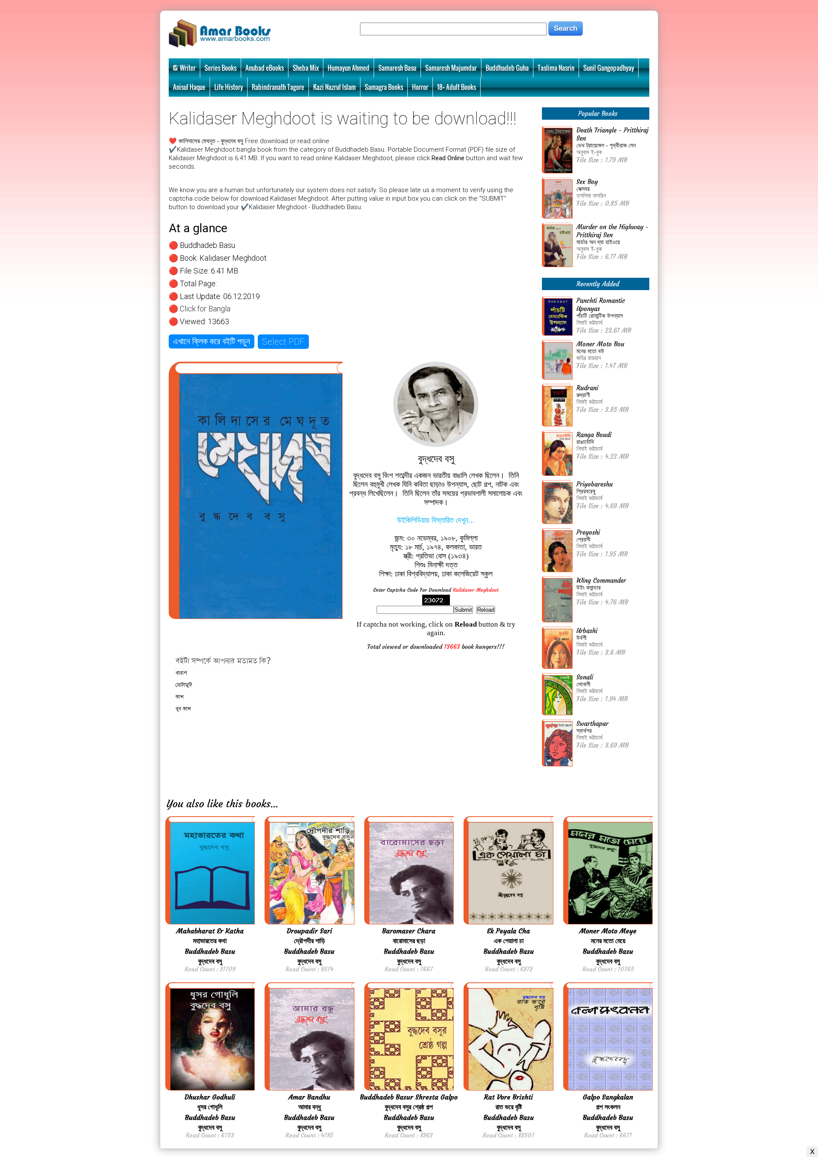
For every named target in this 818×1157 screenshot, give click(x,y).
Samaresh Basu (397, 67)
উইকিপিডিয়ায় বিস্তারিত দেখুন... (436, 520)
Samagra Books (384, 87)
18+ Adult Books (456, 87)
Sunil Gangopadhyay (608, 67)
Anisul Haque (189, 87)
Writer (188, 67)
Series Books (220, 67)
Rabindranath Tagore (278, 87)
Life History (228, 87)
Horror (420, 87)
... (274, 803)
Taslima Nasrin (556, 67)
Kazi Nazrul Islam (334, 87)
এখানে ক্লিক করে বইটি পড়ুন (211, 341)
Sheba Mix (306, 67)
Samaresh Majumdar (451, 67)
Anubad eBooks (264, 67)
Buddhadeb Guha (507, 67)
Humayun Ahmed (348, 67)
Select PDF (283, 342)
